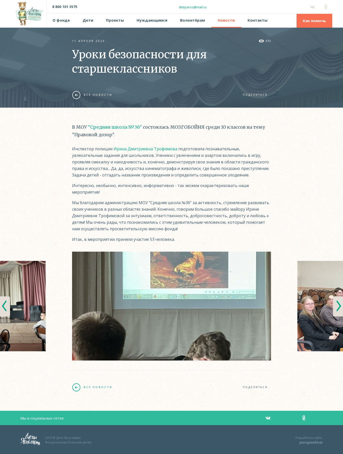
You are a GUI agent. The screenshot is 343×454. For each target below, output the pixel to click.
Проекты (115, 20)
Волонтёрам (192, 20)
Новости (226, 20)
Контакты (257, 20)
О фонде (61, 20)
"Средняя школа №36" (115, 127)
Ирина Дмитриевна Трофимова (145, 149)
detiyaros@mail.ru (193, 7)
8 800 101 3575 (64, 6)
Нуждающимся (152, 20)
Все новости (98, 95)
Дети (88, 20)
